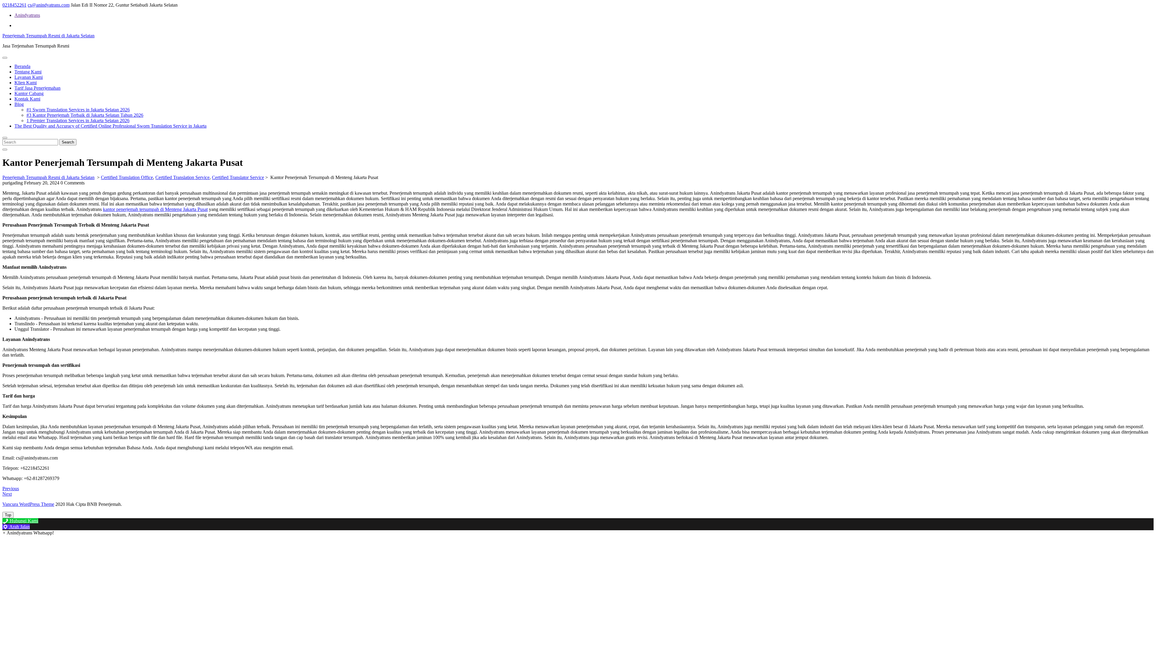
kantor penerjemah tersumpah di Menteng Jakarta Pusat (155, 209)
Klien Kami (25, 82)
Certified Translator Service (238, 177)
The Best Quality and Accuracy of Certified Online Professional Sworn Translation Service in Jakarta (110, 125)
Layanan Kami (28, 77)
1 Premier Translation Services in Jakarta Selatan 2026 (77, 120)
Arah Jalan (19, 526)
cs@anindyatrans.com (49, 5)
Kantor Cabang (29, 93)
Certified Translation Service (182, 177)
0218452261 (14, 5)
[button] (28, 532)
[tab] (4, 58)
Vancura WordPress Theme (28, 504)
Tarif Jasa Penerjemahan (37, 88)
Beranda (22, 66)
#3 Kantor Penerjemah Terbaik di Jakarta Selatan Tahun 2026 (84, 115)
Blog (19, 104)
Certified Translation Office (127, 177)
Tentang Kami (28, 71)
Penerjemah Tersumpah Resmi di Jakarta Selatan (48, 35)
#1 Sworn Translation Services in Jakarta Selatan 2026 (78, 109)
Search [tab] (68, 142)
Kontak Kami (27, 98)
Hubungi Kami (23, 520)
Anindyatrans (27, 15)
